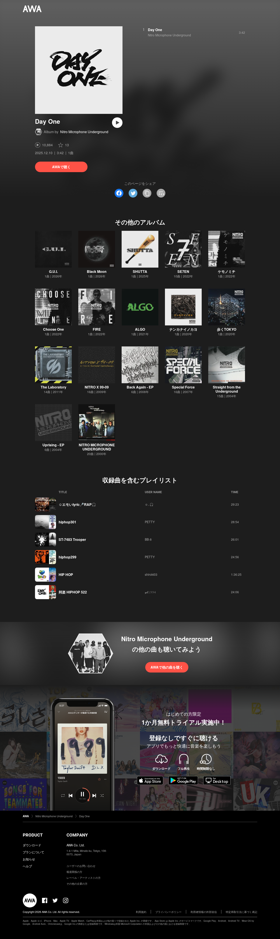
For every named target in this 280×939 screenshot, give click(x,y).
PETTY (150, 522)
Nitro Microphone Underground (84, 131)
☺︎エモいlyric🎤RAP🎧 (77, 504)
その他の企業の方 (77, 883)
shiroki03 (151, 574)
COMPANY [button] (77, 835)
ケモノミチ (226, 271)
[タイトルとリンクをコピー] (147, 193)
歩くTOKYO (226, 329)
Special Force (183, 387)
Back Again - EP (140, 387)
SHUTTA (140, 271)
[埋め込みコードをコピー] (161, 193)
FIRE (97, 329)
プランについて (33, 852)
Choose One (53, 329)
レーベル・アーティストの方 (83, 877)
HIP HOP (66, 574)
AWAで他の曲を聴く (166, 667)
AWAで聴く (61, 166)
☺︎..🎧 (149, 504)
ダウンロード (32, 845)
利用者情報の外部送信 (204, 912)
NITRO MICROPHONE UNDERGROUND (97, 447)
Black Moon (97, 271)
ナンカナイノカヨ (183, 329)
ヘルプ (27, 866)
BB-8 (148, 539)
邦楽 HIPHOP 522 (73, 592)
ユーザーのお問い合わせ (80, 866)
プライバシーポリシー (168, 912)
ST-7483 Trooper (72, 539)
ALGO (140, 329)
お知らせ (29, 859)
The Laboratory (53, 387)
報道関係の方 (74, 872)
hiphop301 (67, 521)
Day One (155, 29)
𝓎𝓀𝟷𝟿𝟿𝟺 (150, 592)
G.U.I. (53, 271)
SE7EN (183, 271)
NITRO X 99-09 (97, 387)
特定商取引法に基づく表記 (241, 912)
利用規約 (141, 912)
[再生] (117, 122)
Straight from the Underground (227, 389)
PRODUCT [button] (33, 835)
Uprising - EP (53, 444)
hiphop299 (67, 557)
